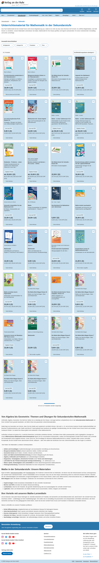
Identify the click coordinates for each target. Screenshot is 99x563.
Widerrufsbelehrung (49, 545)
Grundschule (10, 15)
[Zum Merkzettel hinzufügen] (22, 58)
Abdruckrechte (47, 550)
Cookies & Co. (47, 553)
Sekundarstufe (21, 15)
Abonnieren (48, 526)
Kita (3, 15)
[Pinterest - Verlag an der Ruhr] (10, 536)
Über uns (81, 15)
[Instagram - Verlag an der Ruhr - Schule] (2, 536)
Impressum (86, 561)
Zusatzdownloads (48, 542)
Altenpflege (65, 15)
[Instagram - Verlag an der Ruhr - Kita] (2, 543)
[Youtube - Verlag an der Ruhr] (13, 536)
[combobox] (30, 10)
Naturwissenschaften (17, 472)
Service (46, 533)
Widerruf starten (7, 553)
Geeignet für (20, 45)
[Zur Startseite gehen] (24, 3)
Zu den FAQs (86, 554)
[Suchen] (61, 10)
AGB (73, 561)
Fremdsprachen (30, 472)
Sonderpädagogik (33, 15)
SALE (73, 15)
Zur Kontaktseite (87, 556)
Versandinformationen (49, 536)
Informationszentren (49, 547)
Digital (57, 15)
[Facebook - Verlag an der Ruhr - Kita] (6, 543)
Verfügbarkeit (6, 45)
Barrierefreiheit (94, 561)
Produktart (32, 45)
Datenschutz (79, 561)
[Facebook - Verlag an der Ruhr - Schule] (6, 536)
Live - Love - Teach (47, 15)
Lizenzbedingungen (49, 539)
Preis (43, 45)
